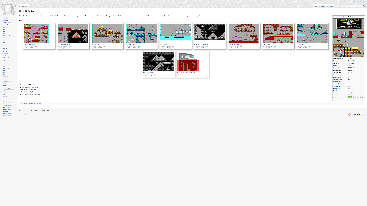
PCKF (349, 72)
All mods (39, 103)
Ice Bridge (165, 44)
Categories (23, 103)
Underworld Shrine (64, 44)
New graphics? (337, 81)
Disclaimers (40, 114)
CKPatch (31, 94)
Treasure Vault (149, 72)
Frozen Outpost (132, 44)
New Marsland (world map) (188, 72)
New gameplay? (337, 79)
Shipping (96, 44)
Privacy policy (22, 114)
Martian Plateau (30, 44)
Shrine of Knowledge (202, 44)
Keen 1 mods (32, 103)
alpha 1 (350, 94)
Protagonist (336, 61)
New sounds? (337, 86)
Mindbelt (37, 94)
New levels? (336, 84)
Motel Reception (235, 44)
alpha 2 (350, 93)
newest (350, 91)
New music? (336, 88)
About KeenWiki (31, 114)
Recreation (267, 44)
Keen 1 (350, 58)
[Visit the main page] (8, 7)
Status (335, 65)
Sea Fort (301, 44)
